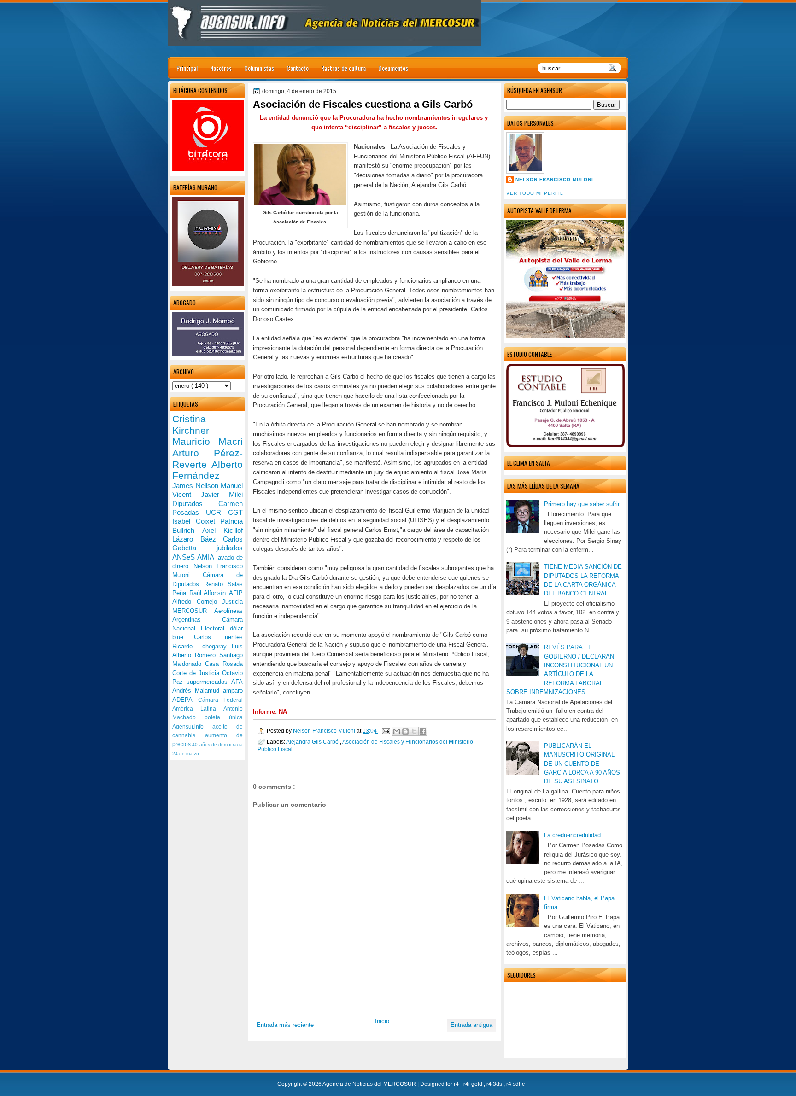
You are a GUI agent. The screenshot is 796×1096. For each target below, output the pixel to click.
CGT (235, 512)
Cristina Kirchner (190, 425)
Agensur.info (192, 726)
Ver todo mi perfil (534, 193)
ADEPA (185, 699)
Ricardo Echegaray (202, 646)
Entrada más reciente (285, 1024)
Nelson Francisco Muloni (554, 179)
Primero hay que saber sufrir (582, 504)
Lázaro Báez (197, 539)
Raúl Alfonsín (209, 592)
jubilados (230, 548)
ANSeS (184, 557)
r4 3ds (494, 1084)
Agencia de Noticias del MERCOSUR (369, 1084)
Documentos (393, 68)
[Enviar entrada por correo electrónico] (385, 731)
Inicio (382, 1021)
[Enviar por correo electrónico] (396, 731)
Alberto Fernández (207, 470)
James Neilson (196, 486)
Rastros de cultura (343, 68)
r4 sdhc (515, 1084)
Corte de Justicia (197, 673)
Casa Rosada (224, 663)
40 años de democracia (217, 744)
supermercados (209, 681)
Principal (187, 68)
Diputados (195, 503)
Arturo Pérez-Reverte (207, 459)
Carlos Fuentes (218, 637)
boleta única (224, 717)
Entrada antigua (471, 1024)
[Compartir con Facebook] (422, 731)
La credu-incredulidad (572, 835)
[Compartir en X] (414, 731)
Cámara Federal (220, 700)
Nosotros (221, 68)
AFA (237, 681)
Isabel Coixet (196, 521)
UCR (217, 512)
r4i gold (473, 1084)
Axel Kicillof (222, 530)
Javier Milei (222, 494)
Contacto (298, 68)
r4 (457, 1084)
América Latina (197, 708)
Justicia (232, 601)
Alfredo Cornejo (197, 601)
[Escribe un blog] (405, 731)
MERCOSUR (193, 610)
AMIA (206, 557)
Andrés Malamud (197, 690)
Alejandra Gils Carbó (313, 742)
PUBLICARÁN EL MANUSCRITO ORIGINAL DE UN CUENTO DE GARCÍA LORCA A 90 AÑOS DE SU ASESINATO (582, 763)
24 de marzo (185, 753)
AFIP (236, 592)
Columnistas (259, 68)
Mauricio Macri (207, 441)
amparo (233, 690)
